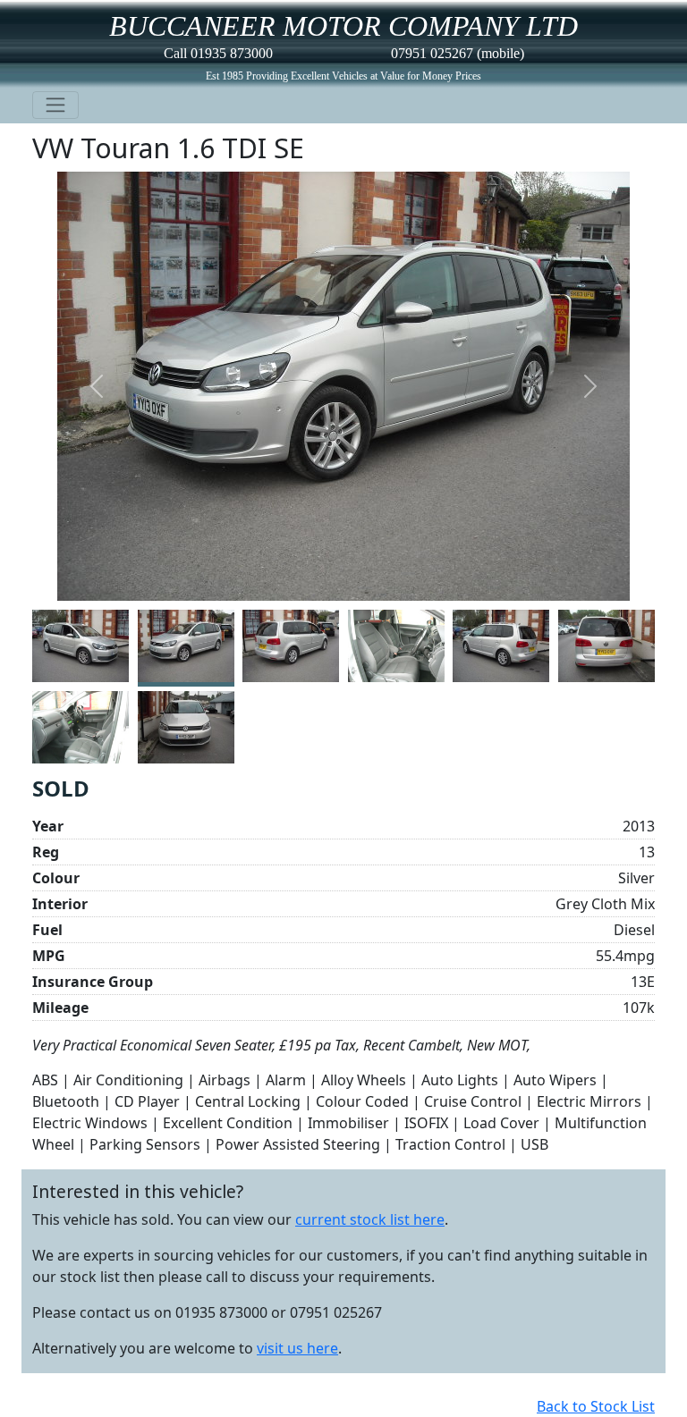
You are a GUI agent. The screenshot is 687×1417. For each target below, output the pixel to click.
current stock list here (370, 1219)
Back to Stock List (596, 1406)
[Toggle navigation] (55, 105)
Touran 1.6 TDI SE (192, 148)
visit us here (297, 1348)
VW (52, 148)
